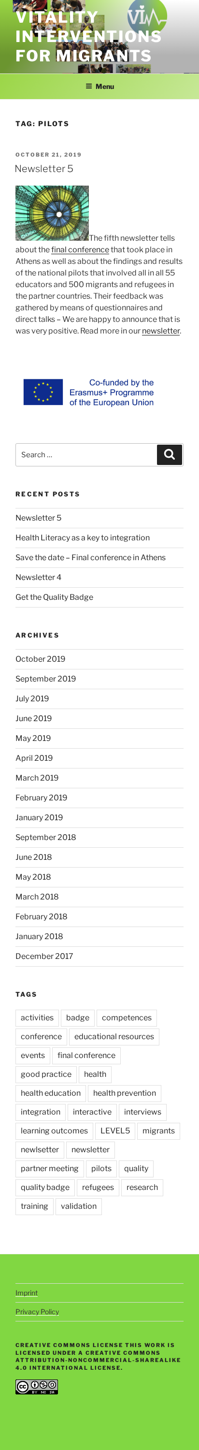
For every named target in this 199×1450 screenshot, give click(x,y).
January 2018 (39, 936)
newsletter (161, 330)
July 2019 (32, 698)
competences (127, 1017)
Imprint (26, 1293)
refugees (98, 1187)
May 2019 (33, 738)
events (33, 1055)
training (34, 1206)
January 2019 (39, 817)
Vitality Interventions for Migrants (88, 36)
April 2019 (34, 758)
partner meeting (50, 1168)
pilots (101, 1168)
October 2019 (40, 659)
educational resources (114, 1036)
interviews (142, 1111)
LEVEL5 (115, 1130)
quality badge (45, 1187)
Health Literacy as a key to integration (82, 537)
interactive (92, 1111)
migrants (158, 1130)
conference (41, 1036)
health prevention (124, 1093)
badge (77, 1017)
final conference (80, 249)
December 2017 (44, 956)
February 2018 (41, 916)
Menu (105, 86)
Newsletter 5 (43, 168)
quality (136, 1168)
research (142, 1187)
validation (79, 1206)
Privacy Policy (37, 1311)
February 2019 (41, 797)
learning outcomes (54, 1130)
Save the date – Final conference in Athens (90, 557)
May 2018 (33, 877)
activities (37, 1017)
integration (40, 1111)
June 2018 (33, 857)
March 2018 (37, 896)
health (95, 1074)
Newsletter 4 (38, 577)
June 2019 (33, 718)
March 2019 (37, 778)
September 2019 (45, 678)
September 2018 (45, 837)
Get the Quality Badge (54, 597)
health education (51, 1093)
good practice (46, 1074)
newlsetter (40, 1149)
